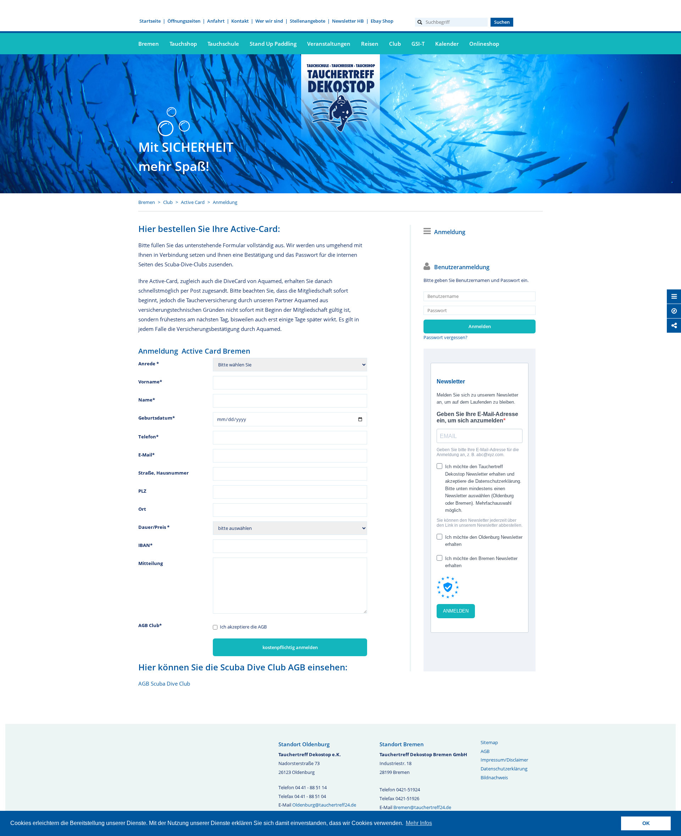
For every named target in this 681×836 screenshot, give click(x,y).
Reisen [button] (369, 43)
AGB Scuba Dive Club (164, 683)
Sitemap (489, 742)
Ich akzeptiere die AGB (243, 627)
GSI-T (418, 43)
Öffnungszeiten (183, 21)
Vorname (150, 381)
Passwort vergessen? (445, 337)
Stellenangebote (307, 21)
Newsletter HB (348, 21)
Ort (142, 509)
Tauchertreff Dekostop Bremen (340, 96)
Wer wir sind (269, 21)
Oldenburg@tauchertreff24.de (324, 805)
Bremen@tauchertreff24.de (422, 807)
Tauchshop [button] (183, 43)
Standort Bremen (402, 744)
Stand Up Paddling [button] (273, 43)
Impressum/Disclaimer (504, 760)
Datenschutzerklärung (504, 768)
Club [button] (395, 43)
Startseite (150, 21)
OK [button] (646, 823)
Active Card (193, 202)
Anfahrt (216, 21)
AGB (485, 751)
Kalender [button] (447, 43)
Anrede (148, 363)
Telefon (148, 436)
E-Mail (146, 455)
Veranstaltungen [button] (328, 43)
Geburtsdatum (156, 418)
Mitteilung (150, 563)
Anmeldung (225, 202)
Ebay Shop (382, 21)
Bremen (146, 202)
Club (168, 202)
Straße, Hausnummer (163, 473)
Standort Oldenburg (304, 744)
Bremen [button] (148, 43)
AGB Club (150, 625)
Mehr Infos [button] (419, 823)
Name (146, 400)
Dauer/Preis (154, 527)
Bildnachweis (494, 777)
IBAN (145, 545)
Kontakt (240, 21)
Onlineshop (484, 43)
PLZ (142, 491)
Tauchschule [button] (223, 43)
